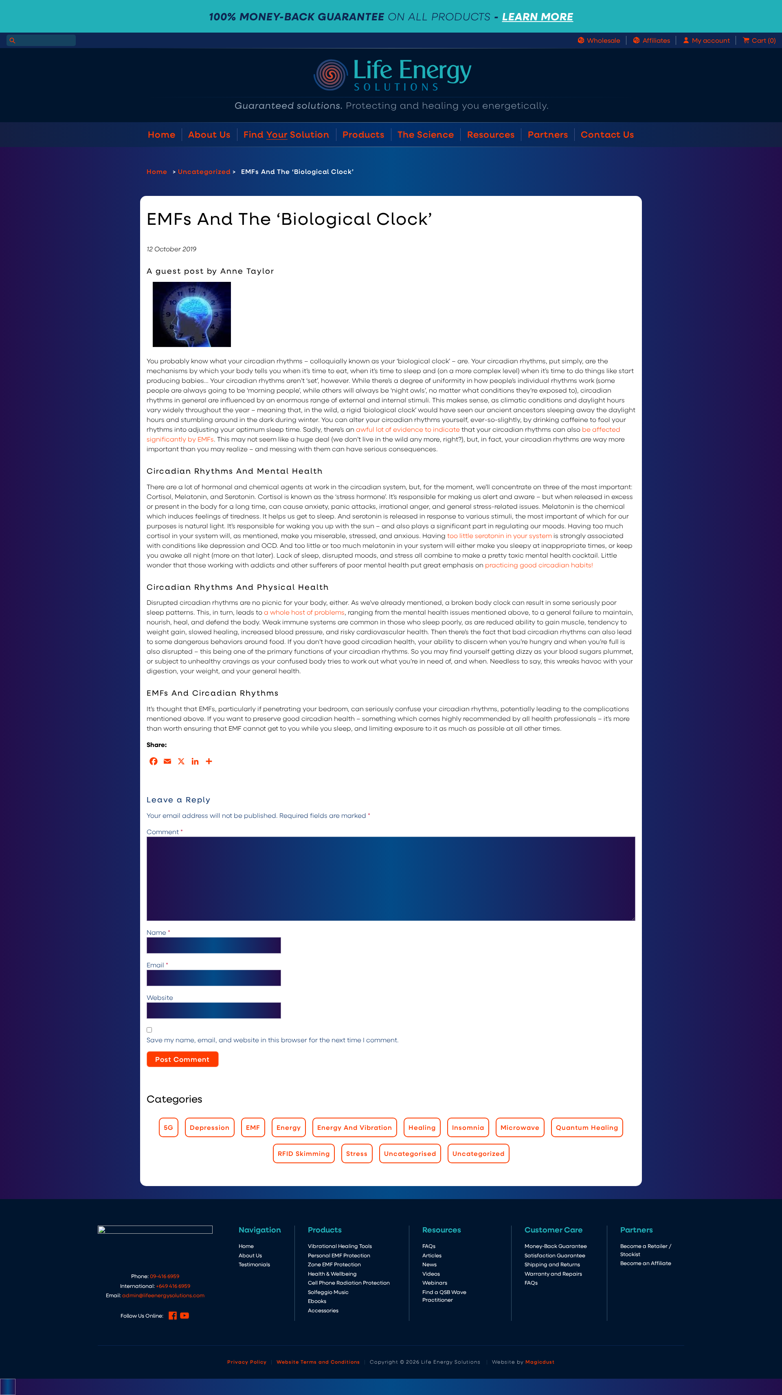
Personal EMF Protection (339, 1255)
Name (158, 932)
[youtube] (184, 1315)
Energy (289, 1127)
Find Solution (286, 134)
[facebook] (172, 1315)
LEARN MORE (537, 16)
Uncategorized (204, 171)
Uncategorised (410, 1153)
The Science (426, 134)
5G (169, 1127)
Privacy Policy (247, 1361)
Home (162, 134)
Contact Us (607, 134)
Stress (357, 1153)
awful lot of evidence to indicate (408, 429)
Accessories (323, 1310)
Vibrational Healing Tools (340, 1245)
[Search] (12, 40)
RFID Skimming (304, 1153)
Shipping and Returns (552, 1264)
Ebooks (317, 1300)
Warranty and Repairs (553, 1273)
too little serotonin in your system (499, 535)
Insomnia (468, 1127)
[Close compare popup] (7, 1387)
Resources (491, 134)
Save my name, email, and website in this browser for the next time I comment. (273, 1039)
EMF (253, 1127)
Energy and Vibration (354, 1127)
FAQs (428, 1245)
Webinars (434, 1282)
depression (210, 1127)
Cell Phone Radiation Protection (349, 1282)
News (429, 1264)
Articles (432, 1255)
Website (160, 997)
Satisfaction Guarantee (555, 1255)
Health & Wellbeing (332, 1273)
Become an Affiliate (645, 1262)
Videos (431, 1273)
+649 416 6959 (173, 1285)
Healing (422, 1127)
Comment (165, 831)
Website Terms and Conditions (318, 1361)
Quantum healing (587, 1127)
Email (157, 964)
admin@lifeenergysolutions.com (163, 1295)
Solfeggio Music (328, 1291)
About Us (209, 134)
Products (363, 134)
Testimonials (254, 1264)
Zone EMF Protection (334, 1264)
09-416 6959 (164, 1275)
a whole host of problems (304, 612)
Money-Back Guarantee (556, 1245)
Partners (548, 134)
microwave (520, 1127)
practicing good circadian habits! (539, 564)
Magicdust (540, 1361)
